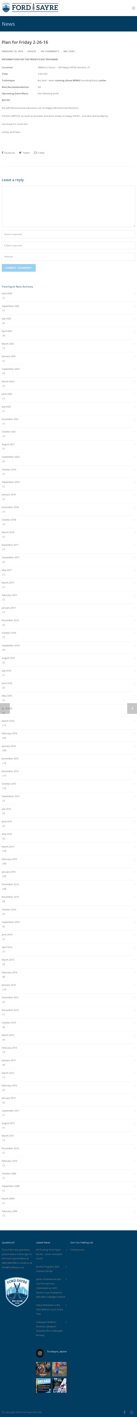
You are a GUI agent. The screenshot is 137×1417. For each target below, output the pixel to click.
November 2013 (10, 1010)
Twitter (26, 152)
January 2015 (9, 871)
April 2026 (7, 293)
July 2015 (6, 809)
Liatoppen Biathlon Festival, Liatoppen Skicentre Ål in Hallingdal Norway (49, 1328)
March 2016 (8, 720)
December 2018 (10, 507)
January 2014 (9, 984)
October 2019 (9, 469)
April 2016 (7, 708)
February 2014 (9, 972)
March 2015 (8, 846)
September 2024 (10, 369)
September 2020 (10, 456)
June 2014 (7, 934)
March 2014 (8, 959)
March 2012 (8, 1073)
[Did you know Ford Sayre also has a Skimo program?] (59, 1385)
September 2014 (10, 922)
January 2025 (9, 356)
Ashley (31, 51)
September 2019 (10, 482)
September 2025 (10, 306)
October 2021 (9, 431)
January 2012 (9, 1098)
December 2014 (10, 884)
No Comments (50, 51)
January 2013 (9, 1060)
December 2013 (10, 997)
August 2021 (8, 444)
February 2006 (9, 1211)
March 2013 (8, 1035)
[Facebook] (124, 1412)
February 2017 (9, 595)
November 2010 (10, 1148)
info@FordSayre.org (13, 1267)
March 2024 (8, 381)
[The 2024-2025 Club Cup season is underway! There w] (59, 1369)
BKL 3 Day (69, 51)
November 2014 (10, 896)
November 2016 (10, 620)
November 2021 (10, 419)
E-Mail (40, 152)
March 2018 (8, 532)
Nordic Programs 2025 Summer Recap (48, 1269)
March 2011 (8, 1135)
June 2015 (7, 821)
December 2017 (10, 544)
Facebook (9, 152)
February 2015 (9, 859)
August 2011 (8, 1123)
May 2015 (7, 834)
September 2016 (10, 645)
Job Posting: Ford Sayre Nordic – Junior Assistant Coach (49, 1254)
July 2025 (6, 318)
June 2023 (7, 394)
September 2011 (10, 1110)
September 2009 (10, 1186)
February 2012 (9, 1085)
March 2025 (8, 343)
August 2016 (8, 658)
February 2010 (9, 1160)
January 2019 (9, 494)
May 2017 (7, 570)
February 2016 (9, 733)
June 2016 (7, 683)
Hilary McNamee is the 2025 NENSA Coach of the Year (49, 1309)
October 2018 (9, 519)
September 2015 (10, 796)
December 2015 (10, 758)
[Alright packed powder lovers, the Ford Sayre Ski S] (43, 1385)
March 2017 (8, 582)
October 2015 (9, 783)
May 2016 (7, 695)
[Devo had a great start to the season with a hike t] (43, 1369)
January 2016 (9, 746)
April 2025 (7, 331)
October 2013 (9, 1022)
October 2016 (9, 632)
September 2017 (10, 557)
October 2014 (9, 909)
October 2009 (9, 1173)
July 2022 (6, 406)
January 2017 (9, 607)
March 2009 (8, 1198)
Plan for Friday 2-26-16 (25, 42)
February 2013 (9, 1047)
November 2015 (10, 771)
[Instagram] (131, 1412)
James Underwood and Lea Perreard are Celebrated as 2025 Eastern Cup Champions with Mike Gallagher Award (50, 1287)
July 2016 (6, 670)
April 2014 (7, 947)
